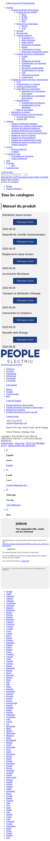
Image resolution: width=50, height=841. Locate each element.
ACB (15, 177)
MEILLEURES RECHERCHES (21, 445)
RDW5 (4, 179)
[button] (25, 222)
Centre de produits (13, 401)
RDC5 (10, 179)
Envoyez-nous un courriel (11, 364)
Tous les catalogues (14, 188)
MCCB (9, 177)
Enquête (9, 465)
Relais (30, 177)
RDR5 (16, 179)
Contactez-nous (12, 416)
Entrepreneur (22, 177)
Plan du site (19, 443)
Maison (9, 186)
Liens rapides (11, 385)
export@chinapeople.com (16, 423)
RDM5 (45, 177)
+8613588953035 (13, 505)
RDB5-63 (38, 177)
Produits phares (7, 443)
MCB (3, 177)
